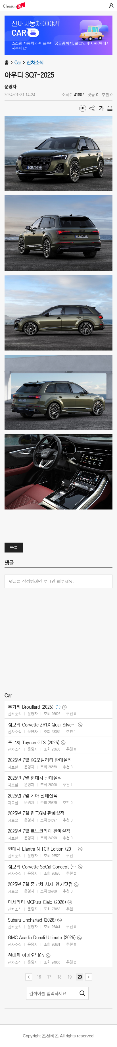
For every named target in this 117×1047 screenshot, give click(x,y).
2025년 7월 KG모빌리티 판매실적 (40, 760)
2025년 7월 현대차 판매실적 (35, 778)
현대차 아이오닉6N (26, 955)
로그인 (111, 5)
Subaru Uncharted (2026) (32, 920)
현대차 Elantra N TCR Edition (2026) (42, 849)
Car (17, 62)
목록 (14, 547)
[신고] (109, 108)
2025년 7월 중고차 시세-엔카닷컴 (40, 884)
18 (59, 977)
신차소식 (35, 62)
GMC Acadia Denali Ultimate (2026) (42, 937)
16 (39, 977)
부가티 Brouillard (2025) (31, 707)
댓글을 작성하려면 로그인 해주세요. (41, 581)
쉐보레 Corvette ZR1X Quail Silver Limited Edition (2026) (42, 725)
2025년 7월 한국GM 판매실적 (36, 813)
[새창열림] (17, 5)
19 (70, 977)
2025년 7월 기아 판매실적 (33, 796)
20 (80, 977)
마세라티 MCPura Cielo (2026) (37, 902)
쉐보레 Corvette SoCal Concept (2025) (42, 867)
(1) (58, 707)
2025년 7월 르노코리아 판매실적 (39, 831)
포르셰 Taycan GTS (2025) (34, 742)
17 (49, 977)
